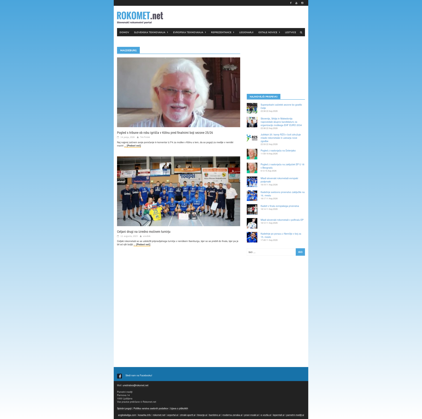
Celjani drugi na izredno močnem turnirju (143, 232)
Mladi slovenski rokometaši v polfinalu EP (282, 219)
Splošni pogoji (124, 408)
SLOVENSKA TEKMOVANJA (149, 32)
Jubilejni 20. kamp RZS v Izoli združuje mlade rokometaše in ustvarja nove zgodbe (281, 138)
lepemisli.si (278, 415)
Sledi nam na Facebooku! (139, 375)
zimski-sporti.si (187, 415)
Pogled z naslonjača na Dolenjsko (278, 150)
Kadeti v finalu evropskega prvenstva (280, 206)
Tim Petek (145, 137)
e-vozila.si (266, 415)
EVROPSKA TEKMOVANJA (188, 32)
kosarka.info (144, 415)
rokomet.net (159, 415)
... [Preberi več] (132, 145)
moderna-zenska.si (232, 415)
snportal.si (172, 415)
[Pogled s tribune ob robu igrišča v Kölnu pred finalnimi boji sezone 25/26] (178, 92)
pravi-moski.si (251, 415)
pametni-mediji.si (295, 415)
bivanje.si (202, 415)
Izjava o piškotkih (179, 408)
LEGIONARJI (246, 32)
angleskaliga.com (127, 415)
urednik (147, 236)
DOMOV (124, 32)
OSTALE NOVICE (267, 32)
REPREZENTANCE (221, 32)
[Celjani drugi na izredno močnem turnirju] (178, 191)
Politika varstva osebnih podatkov (151, 408)
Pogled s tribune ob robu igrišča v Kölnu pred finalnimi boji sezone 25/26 (165, 133)
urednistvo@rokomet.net (135, 385)
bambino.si (214, 415)
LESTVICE (290, 32)
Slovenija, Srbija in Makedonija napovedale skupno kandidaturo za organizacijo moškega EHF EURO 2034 (281, 122)
